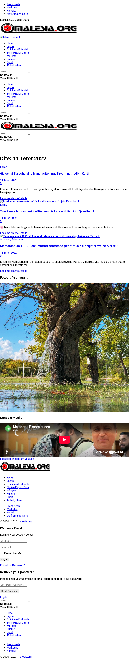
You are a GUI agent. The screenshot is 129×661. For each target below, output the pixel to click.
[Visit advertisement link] (10, 37)
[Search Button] (29, 72)
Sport (10, 62)
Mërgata (11, 56)
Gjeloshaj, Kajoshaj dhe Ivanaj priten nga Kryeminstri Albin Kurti (44, 173)
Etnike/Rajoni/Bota (18, 52)
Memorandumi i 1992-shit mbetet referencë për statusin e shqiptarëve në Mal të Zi (59, 246)
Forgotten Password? (13, 565)
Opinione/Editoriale (18, 49)
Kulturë (11, 59)
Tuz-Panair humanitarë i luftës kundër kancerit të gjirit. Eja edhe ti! (47, 211)
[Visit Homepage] (39, 34)
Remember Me (13, 553)
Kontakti (11, 10)
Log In (3, 597)
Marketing (12, 7)
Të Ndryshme (14, 65)
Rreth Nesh (13, 4)
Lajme (10, 46)
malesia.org (25, 521)
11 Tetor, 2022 (8, 180)
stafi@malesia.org (17, 14)
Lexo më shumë (13, 198)
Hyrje (10, 43)
